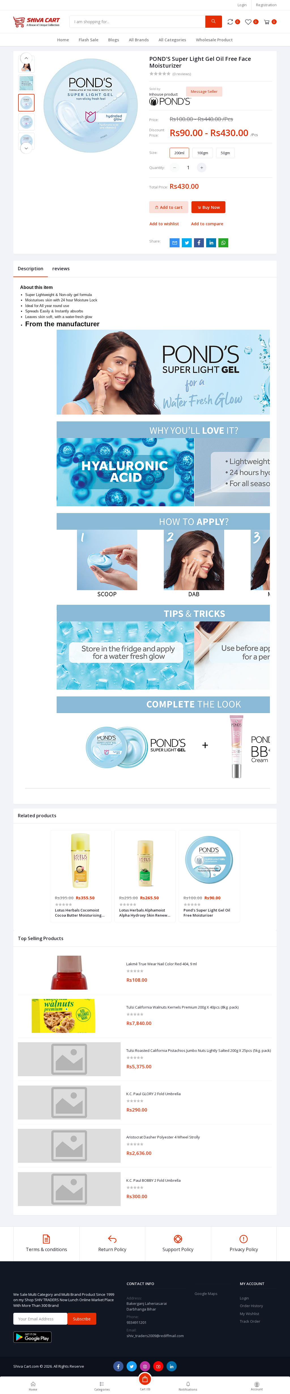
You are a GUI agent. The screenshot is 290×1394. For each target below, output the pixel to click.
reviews (61, 268)
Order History (251, 1305)
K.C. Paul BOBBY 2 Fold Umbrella (153, 1180)
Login (242, 4)
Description (30, 268)
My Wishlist (249, 1313)
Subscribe (82, 1319)
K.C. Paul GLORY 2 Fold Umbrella (153, 1094)
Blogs (113, 39)
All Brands (139, 39)
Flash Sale (88, 39)
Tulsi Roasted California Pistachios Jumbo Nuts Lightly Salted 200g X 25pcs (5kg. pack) (198, 1050)
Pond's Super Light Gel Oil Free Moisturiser (207, 913)
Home (63, 39)
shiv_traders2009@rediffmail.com (155, 1335)
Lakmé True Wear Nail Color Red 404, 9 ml (161, 964)
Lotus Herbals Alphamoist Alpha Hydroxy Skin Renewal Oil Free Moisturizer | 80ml (145, 913)
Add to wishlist (164, 223)
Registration (266, 4)
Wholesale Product (214, 39)
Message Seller (204, 91)
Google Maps (206, 1293)
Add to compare (207, 223)
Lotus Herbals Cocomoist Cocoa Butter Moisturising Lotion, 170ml (78, 913)
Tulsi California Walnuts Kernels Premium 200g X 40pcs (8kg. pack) (182, 1007)
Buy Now (210, 207)
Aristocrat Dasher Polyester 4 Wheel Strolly (163, 1137)
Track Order (250, 1321)
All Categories (172, 39)
